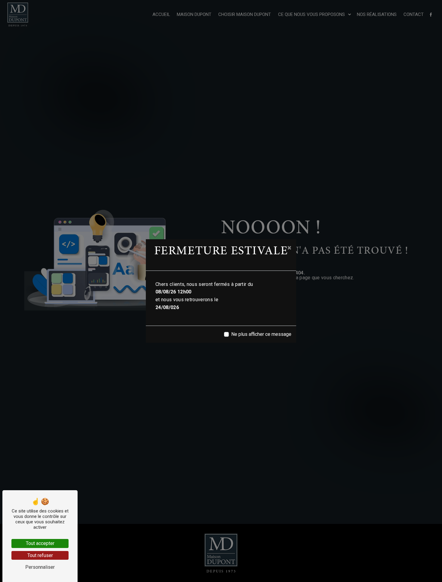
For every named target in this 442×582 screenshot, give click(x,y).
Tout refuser (40, 555)
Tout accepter (40, 543)
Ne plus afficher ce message (261, 334)
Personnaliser (40, 567)
